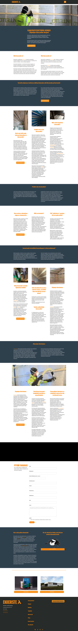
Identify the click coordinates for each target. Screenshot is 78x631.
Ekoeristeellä (15, 300)
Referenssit (30, 614)
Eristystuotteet (31, 600)
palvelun (24, 537)
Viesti (30, 505)
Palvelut (29, 604)
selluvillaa (51, 147)
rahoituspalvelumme (24, 545)
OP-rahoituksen (61, 408)
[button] (65, 2)
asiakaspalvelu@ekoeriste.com (7, 607)
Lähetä (31, 522)
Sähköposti (31, 471)
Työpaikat (30, 611)
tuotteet (18, 538)
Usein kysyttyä (31, 621)
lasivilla (49, 65)
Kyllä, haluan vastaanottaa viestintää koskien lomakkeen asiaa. (41, 519)
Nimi (30, 466)
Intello (14, 307)
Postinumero (31, 490)
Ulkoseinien (15, 348)
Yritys (29, 618)
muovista (51, 59)
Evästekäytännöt (5, 612)
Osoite (30, 485)
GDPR (30, 518)
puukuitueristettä (53, 145)
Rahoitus (30, 607)
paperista (24, 59)
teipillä (42, 166)
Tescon (19, 307)
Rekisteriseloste (5, 610)
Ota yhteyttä (30, 624)
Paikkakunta (31, 495)
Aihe (30, 500)
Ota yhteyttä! (53, 549)
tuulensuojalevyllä (60, 153)
